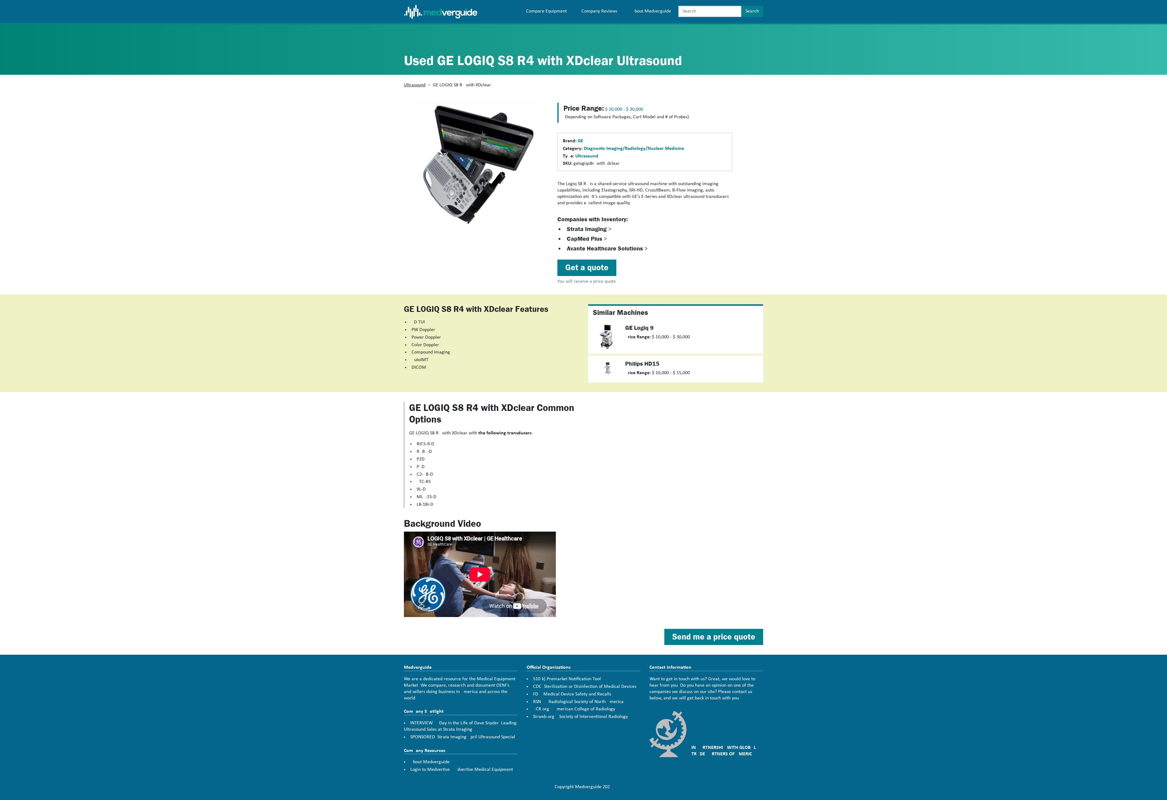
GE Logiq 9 (639, 328)
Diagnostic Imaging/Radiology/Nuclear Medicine (634, 148)
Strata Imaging (589, 229)
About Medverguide (651, 11)
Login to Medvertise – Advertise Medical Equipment (461, 769)
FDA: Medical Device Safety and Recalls (572, 694)
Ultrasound (414, 85)
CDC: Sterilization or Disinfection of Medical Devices (584, 686)
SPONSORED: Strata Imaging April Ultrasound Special (462, 737)
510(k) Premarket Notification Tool (567, 679)
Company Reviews (599, 11)
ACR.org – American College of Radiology (574, 709)
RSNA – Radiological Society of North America (578, 701)
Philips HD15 (642, 363)
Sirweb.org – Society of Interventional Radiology (580, 716)
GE (580, 141)
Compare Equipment (546, 11)
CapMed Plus (587, 239)
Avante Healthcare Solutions (607, 248)
